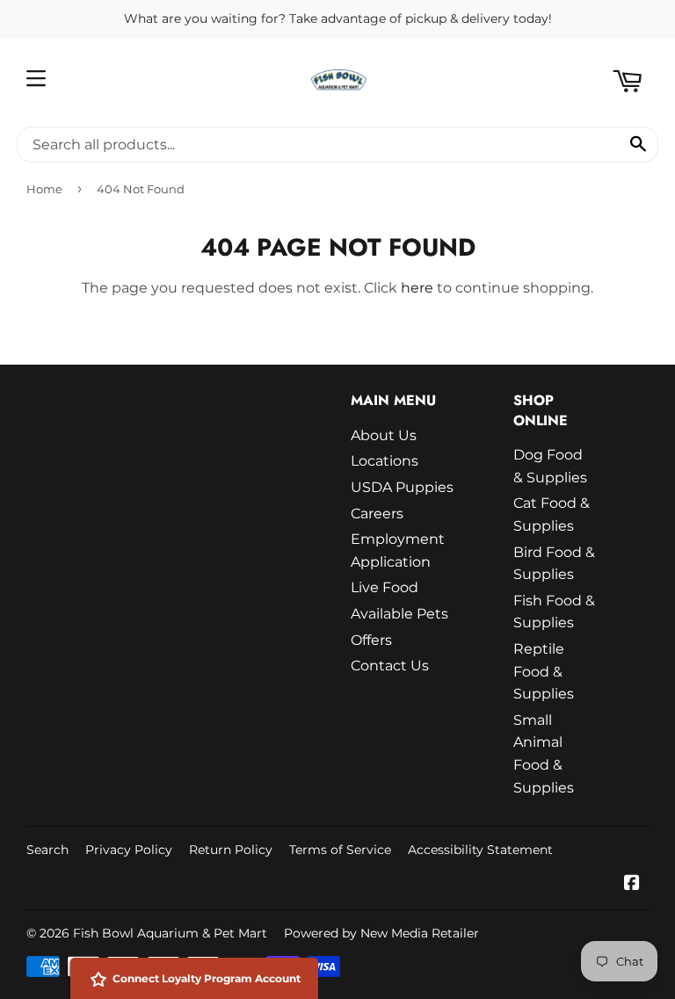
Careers (377, 513)
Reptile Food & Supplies (543, 671)
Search (47, 850)
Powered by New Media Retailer (381, 933)
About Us (384, 435)
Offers (371, 640)
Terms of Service (340, 850)
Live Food (384, 587)
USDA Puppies (402, 487)
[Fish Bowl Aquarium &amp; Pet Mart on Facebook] (632, 884)
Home (44, 189)
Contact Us (390, 665)
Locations (384, 460)
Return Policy (230, 850)
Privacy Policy (128, 850)
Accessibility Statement (480, 850)
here (417, 287)
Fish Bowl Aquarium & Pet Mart (170, 933)
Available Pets (399, 613)
